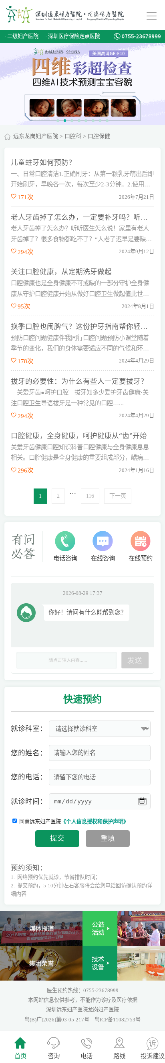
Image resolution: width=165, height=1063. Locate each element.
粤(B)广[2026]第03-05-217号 (57, 1020)
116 (90, 496)
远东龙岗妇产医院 (35, 136)
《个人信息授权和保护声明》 (95, 822)
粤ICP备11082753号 (118, 1020)
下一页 (117, 496)
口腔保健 (99, 136)
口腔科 (72, 136)
